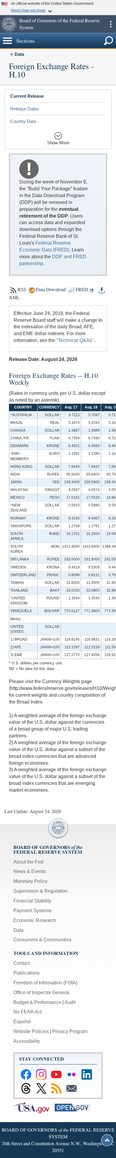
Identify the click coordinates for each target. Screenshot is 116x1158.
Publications (26, 972)
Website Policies (31, 1031)
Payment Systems (32, 910)
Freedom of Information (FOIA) (45, 982)
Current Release (27, 96)
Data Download (51, 289)
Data (19, 54)
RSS (21, 289)
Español (22, 1021)
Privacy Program (69, 1031)
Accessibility (26, 1041)
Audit (70, 1002)
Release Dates (24, 108)
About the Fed (28, 861)
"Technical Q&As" (75, 340)
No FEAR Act (27, 1011)
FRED (81, 289)
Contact (21, 963)
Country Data (23, 121)
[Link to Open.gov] (75, 1107)
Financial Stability (32, 900)
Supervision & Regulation (40, 891)
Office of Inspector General (41, 992)
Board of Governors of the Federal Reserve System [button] (59, 23)
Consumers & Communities (42, 939)
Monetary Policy (30, 881)
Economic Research (34, 920)
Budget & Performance (37, 1002)
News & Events (29, 871)
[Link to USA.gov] (34, 1107)
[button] (9, 24)
